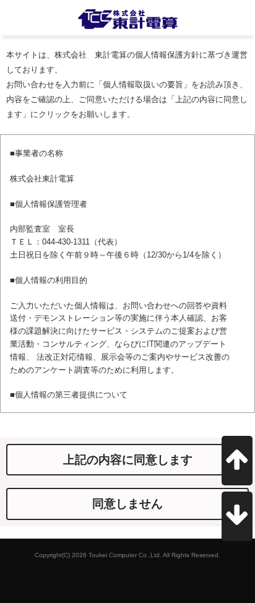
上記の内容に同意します (127, 459)
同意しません (127, 503)
